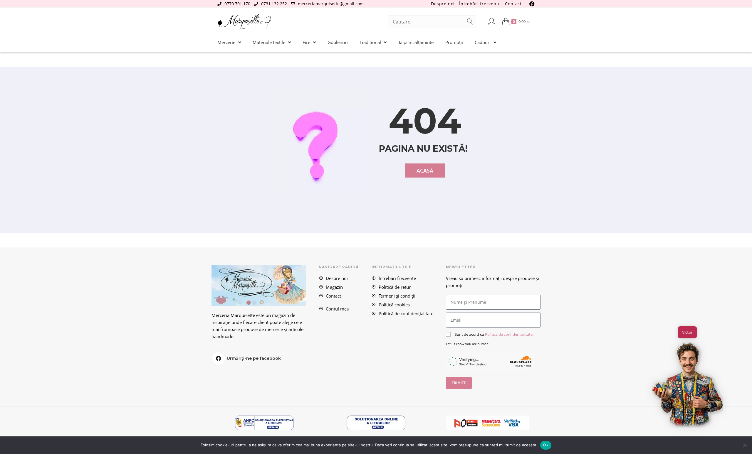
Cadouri (483, 42)
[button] (687, 384)
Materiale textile (269, 42)
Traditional (370, 42)
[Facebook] (218, 358)
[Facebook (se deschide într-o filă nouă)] (531, 3)
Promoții (454, 42)
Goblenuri (338, 42)
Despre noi (443, 3)
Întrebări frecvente (480, 3)
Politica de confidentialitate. (509, 334)
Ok (545, 445)
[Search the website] (432, 21)
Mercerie (226, 42)
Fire (306, 42)
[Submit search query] (470, 21)
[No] (745, 445)
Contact (513, 3)
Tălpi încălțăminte (416, 42)
